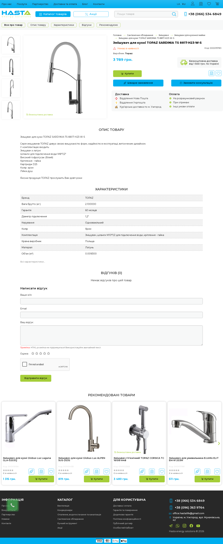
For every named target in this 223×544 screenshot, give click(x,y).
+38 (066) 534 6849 (204, 14)
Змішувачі (164, 35)
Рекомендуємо (108, 24)
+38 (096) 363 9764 (189, 507)
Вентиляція (63, 506)
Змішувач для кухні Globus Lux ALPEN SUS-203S (81, 459)
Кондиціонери (64, 510)
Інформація (13, 499)
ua (178, 4)
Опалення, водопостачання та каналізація (79, 514)
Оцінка (24, 353)
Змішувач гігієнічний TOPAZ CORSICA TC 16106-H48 (139, 459)
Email (23, 308)
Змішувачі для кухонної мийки (189, 35)
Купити (129, 73)
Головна (117, 35)
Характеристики (64, 24)
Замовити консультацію (198, 82)
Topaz (129, 53)
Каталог (65, 499)
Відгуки (86, 24)
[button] (33, 354)
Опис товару (38, 24)
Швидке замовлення (140, 82)
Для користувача (129, 499)
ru (183, 4)
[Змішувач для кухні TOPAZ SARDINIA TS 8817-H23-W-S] (65, 76)
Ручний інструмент (67, 523)
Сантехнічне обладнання (140, 35)
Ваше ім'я (26, 294)
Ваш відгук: (27, 322)
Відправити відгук (35, 378)
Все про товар (13, 24)
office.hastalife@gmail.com (188, 513)
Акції (59, 528)
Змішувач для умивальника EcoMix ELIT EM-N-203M (194, 459)
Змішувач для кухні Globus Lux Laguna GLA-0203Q (27, 459)
